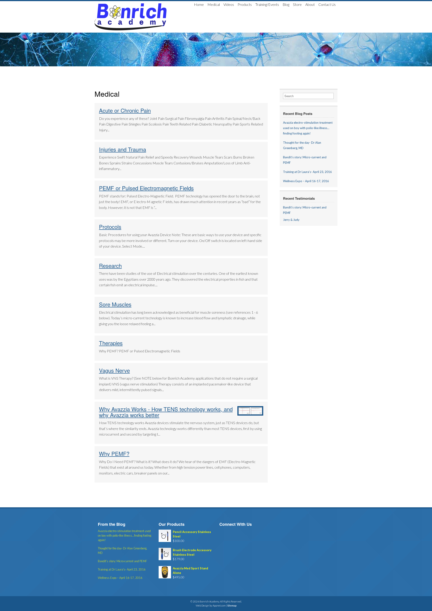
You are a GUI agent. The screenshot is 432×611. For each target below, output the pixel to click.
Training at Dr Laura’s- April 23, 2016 (307, 172)
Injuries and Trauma (122, 149)
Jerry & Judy (291, 220)
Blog (286, 4)
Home (199, 4)
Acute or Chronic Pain (125, 110)
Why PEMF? (114, 453)
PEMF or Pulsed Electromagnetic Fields (146, 188)
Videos (228, 4)
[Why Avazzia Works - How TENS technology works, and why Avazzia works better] (250, 414)
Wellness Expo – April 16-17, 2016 (306, 181)
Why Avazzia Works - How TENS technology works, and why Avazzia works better (166, 412)
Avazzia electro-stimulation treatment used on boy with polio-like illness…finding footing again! (308, 128)
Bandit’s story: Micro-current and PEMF (122, 561)
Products (245, 4)
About (310, 4)
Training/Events (267, 4)
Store (297, 4)
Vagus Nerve (114, 370)
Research (110, 265)
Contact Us (327, 4)
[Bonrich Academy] (130, 17)
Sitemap (231, 605)
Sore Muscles (115, 304)
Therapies (111, 343)
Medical (213, 4)
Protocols (110, 227)
